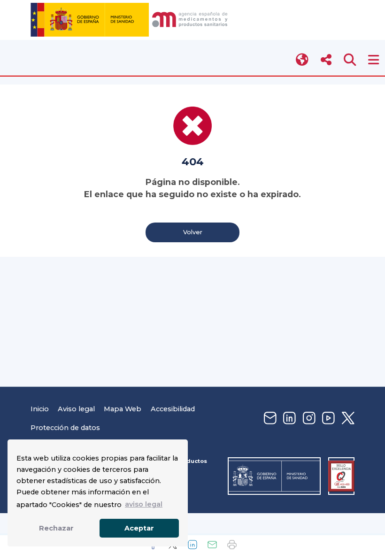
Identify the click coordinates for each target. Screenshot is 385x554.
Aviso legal (76, 409)
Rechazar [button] (56, 528)
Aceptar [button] (139, 528)
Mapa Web (122, 409)
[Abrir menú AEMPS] (373, 60)
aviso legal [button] (143, 504)
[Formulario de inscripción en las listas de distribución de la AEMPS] (269, 418)
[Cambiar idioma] (302, 60)
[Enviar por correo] (212, 544)
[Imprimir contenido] (232, 544)
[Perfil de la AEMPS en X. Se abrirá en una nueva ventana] (346, 418)
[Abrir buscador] (350, 60)
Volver (192, 232)
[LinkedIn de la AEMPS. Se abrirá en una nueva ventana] (288, 418)
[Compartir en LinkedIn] (192, 544)
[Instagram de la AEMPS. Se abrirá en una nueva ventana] (308, 418)
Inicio (40, 409)
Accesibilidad (173, 409)
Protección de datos (65, 427)
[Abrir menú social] (326, 60)
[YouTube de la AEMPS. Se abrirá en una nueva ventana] (327, 418)
